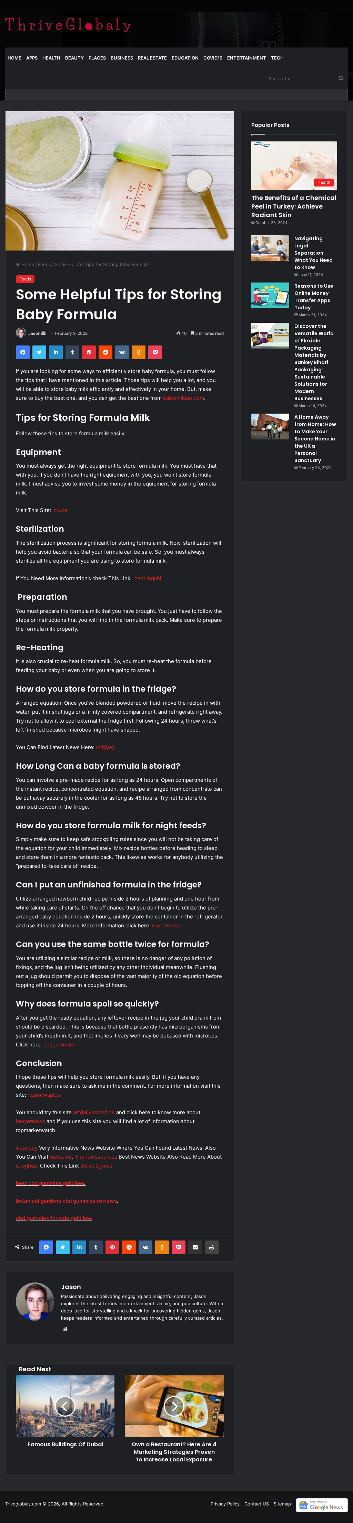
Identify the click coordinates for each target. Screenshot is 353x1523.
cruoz (61, 510)
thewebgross (96, 1165)
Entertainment (246, 58)
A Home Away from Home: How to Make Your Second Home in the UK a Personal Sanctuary (315, 439)
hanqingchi (147, 578)
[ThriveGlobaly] (68, 23)
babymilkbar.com (183, 398)
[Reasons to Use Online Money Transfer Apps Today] (270, 295)
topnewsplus (44, 1094)
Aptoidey (27, 1147)
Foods (44, 264)
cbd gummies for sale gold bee (54, 1218)
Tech (277, 58)
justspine (61, 1156)
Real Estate (152, 58)
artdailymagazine (94, 1112)
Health (51, 58)
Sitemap (282, 1503)
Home (14, 58)
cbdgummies (59, 1044)
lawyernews (30, 1121)
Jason (34, 333)
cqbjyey (105, 747)
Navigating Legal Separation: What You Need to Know (313, 253)
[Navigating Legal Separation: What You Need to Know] (270, 248)
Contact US (256, 1503)
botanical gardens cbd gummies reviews (66, 1200)
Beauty (74, 58)
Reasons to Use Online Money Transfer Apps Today (313, 297)
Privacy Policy (225, 1503)
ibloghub (26, 1165)
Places (97, 58)
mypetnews (166, 925)
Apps (32, 58)
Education (185, 58)
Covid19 (212, 58)
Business (122, 58)
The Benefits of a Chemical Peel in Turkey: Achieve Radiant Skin (293, 206)
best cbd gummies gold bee (50, 1183)
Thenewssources (96, 1156)
